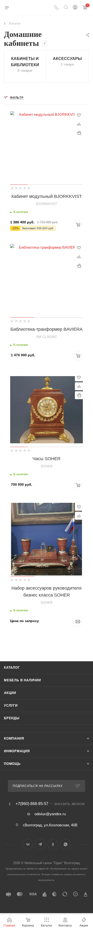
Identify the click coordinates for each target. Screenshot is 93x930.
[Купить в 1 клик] (79, 133)
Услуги (11, 705)
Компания (14, 738)
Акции (10, 693)
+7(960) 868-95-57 (32, 804)
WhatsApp (65, 844)
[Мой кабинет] (75, 8)
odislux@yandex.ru (50, 814)
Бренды (12, 718)
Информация (17, 751)
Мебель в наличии (22, 680)
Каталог (12, 667)
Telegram (40, 844)
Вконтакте (27, 844)
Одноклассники (53, 844)
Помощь (12, 764)
